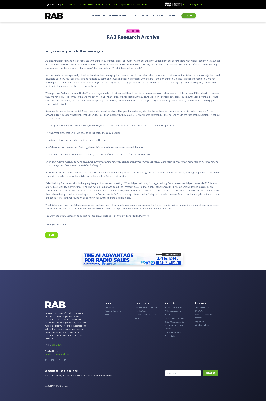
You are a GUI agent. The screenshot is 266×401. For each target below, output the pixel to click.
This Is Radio (170, 336)
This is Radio (141, 4)
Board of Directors (113, 311)
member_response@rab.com (57, 354)
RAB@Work (199, 311)
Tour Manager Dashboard (146, 314)
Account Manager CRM (192, 4)
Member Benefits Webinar (146, 307)
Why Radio (99, 4)
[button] (98, 15)
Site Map (82, 4)
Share (51, 235)
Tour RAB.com (141, 311)
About (64, 4)
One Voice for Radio (173, 332)
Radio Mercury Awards (174, 322)
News (107, 314)
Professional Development (176, 318)
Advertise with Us (202, 325)
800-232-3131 (57, 344)
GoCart (168, 314)
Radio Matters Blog (114, 4)
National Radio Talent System (174, 327)
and (124, 4)
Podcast (130, 4)
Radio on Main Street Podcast (203, 316)
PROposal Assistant (173, 311)
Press (90, 4)
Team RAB (109, 307)
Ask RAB (72, 4)
